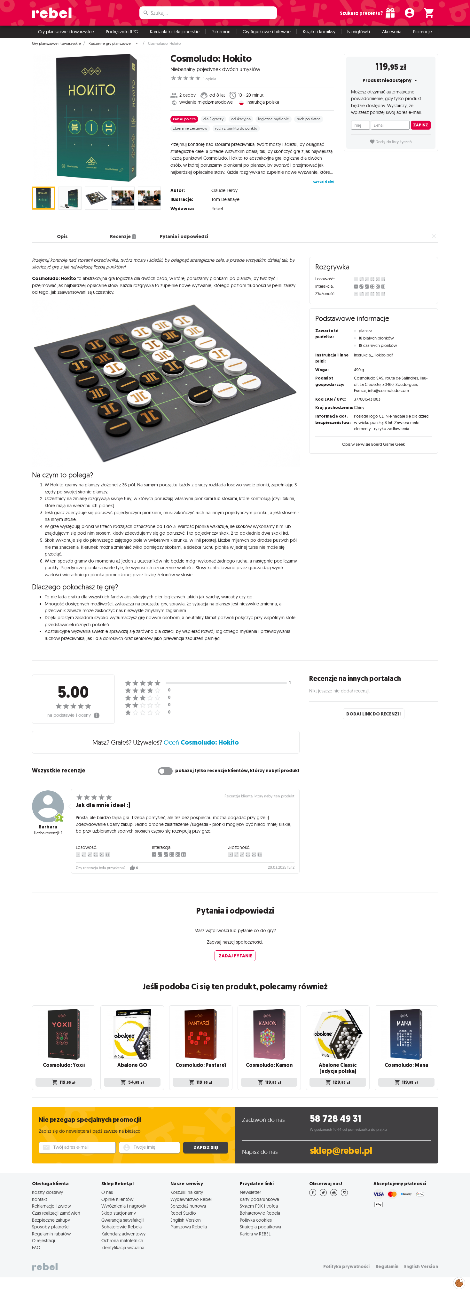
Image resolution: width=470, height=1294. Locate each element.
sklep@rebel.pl (341, 1151)
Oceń (201, 742)
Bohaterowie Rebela (121, 1227)
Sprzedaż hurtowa (188, 1206)
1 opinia (209, 79)
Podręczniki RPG (122, 32)
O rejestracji (43, 1240)
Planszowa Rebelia (188, 1227)
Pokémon (221, 32)
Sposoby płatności (50, 1227)
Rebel (217, 209)
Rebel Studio (183, 1213)
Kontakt (39, 1199)
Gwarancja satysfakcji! (122, 1220)
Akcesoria (391, 32)
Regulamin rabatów (51, 1234)
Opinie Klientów (117, 1199)
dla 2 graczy (213, 119)
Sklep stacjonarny (118, 1213)
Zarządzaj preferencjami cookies (459, 1282)
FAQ (36, 1247)
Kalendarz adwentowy (123, 1234)
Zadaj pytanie (235, 956)
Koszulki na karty (186, 1192)
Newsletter (250, 1192)
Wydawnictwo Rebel (191, 1199)
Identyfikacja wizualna (122, 1247)
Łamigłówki (358, 32)
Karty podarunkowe (259, 1199)
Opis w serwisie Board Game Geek (373, 444)
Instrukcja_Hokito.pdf (373, 354)
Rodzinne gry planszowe (110, 43)
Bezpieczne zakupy (51, 1220)
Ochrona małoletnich (122, 1240)
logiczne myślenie (273, 119)
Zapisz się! (205, 1147)
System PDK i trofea (259, 1206)
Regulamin (387, 1267)
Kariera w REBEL (255, 1234)
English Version (185, 1220)
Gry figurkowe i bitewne (267, 32)
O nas (107, 1192)
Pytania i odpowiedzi (184, 236)
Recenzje (122, 236)
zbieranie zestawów (190, 128)
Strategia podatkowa (260, 1227)
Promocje (422, 32)
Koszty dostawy (47, 1192)
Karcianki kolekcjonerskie (175, 32)
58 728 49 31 (335, 1119)
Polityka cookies (256, 1220)
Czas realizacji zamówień (56, 1213)
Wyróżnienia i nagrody (123, 1206)
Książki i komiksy (319, 32)
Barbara (48, 827)
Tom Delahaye (225, 199)
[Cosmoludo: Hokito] (96, 118)
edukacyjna (241, 119)
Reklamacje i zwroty (51, 1206)
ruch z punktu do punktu (236, 128)
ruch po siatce (309, 119)
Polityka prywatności (346, 1267)
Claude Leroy (224, 190)
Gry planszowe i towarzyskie (66, 32)
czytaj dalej (323, 181)
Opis (62, 236)
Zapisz (420, 125)
